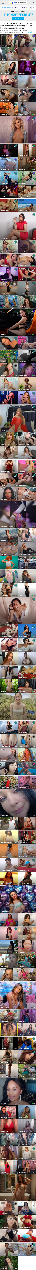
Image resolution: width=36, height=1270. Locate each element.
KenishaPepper (5, 787)
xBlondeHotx (4, 1062)
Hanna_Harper (4, 348)
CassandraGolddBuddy (25, 980)
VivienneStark (4, 155)
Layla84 (3, 719)
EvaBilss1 (21, 279)
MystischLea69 (5, 471)
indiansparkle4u (5, 1007)
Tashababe (22, 925)
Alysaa (2, 581)
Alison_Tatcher (23, 100)
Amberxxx (3, 1035)
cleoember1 (4, 760)
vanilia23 (21, 568)
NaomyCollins (22, 169)
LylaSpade (3, 732)
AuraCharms (4, 1213)
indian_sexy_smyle (24, 540)
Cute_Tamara (4, 1076)
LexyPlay (3, 677)
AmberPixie (22, 1062)
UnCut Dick (24, 7)
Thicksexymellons (6, 829)
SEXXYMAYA (22, 664)
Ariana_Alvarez (5, 444)
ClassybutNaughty (24, 1048)
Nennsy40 (3, 1145)
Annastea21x (22, 361)
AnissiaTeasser (23, 155)
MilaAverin (22, 293)
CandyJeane (4, 952)
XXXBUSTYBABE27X (24, 1227)
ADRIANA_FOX (23, 856)
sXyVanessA (4, 1241)
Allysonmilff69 (5, 623)
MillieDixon (4, 265)
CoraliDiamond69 (5, 911)
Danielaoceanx (5, 293)
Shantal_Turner (23, 650)
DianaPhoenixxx (23, 636)
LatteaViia (21, 499)
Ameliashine (4, 403)
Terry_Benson (5, 169)
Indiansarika (22, 691)
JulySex (3, 361)
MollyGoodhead (23, 197)
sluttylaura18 (4, 884)
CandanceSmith (23, 746)
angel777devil (4, 1131)
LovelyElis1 (22, 939)
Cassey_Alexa (4, 1227)
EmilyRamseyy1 (23, 842)
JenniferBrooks (5, 73)
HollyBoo (3, 1048)
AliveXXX (3, 774)
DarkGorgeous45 (23, 774)
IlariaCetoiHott (23, 1158)
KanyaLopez (4, 46)
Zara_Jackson (4, 238)
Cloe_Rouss (4, 307)
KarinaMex (22, 471)
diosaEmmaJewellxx (24, 554)
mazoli (20, 1213)
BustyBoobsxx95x (5, 980)
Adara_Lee (4, 856)
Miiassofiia (4, 499)
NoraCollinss (22, 1172)
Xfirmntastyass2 (5, 925)
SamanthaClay (22, 265)
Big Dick (16, 7)
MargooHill (4, 87)
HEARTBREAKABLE (6, 746)
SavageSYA (4, 114)
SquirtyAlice (4, 389)
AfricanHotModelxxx (24, 389)
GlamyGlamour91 (23, 458)
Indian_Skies (22, 1035)
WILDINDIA (22, 1021)
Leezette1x (4, 554)
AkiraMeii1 (22, 307)
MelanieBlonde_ (23, 87)
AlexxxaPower (23, 210)
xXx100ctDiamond (24, 444)
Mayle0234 (4, 458)
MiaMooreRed (5, 100)
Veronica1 (21, 966)
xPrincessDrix (22, 760)
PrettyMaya (4, 568)
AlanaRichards (23, 829)
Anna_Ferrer (4, 430)
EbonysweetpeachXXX (7, 1117)
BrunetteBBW (4, 815)
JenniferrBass (23, 375)
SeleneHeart (22, 73)
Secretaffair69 (23, 1145)
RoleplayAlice (22, 787)
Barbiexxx (3, 1103)
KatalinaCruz (22, 183)
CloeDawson (4, 183)
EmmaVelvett (4, 939)
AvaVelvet (3, 197)
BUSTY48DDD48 (23, 1241)
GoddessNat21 (23, 732)
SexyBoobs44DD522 (6, 870)
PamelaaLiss (22, 1255)
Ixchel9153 (4, 279)
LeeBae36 (21, 952)
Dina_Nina (3, 1172)
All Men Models (6, 7)
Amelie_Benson (23, 348)
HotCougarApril (23, 677)
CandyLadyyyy (22, 581)
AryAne (3, 59)
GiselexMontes (5, 595)
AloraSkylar (4, 1255)
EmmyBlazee (22, 403)
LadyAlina (3, 540)
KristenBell (4, 252)
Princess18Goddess (6, 636)
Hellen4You (4, 1158)
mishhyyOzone (23, 1131)
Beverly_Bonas (23, 114)
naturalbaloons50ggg (6, 842)
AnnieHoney (22, 485)
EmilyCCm (3, 375)
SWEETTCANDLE (23, 1117)
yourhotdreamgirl (5, 1200)
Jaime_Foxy (4, 1268)
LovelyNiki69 (4, 966)
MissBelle (3, 334)
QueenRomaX (4, 1021)
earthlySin (21, 1076)
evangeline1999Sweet (7, 526)
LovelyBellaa (22, 252)
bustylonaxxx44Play (24, 870)
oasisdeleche (4, 664)
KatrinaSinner (22, 59)
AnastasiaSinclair (23, 46)
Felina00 (21, 595)
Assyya (3, 485)
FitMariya (3, 691)
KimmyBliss (4, 142)
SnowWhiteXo (4, 650)
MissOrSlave (4, 210)
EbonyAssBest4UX (24, 884)
